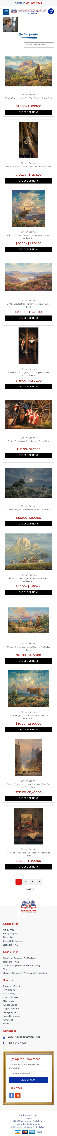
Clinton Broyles (10, 998)
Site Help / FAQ (10, 945)
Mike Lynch (8, 1001)
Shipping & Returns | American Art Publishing (25, 973)
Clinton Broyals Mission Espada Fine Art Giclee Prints (28, 854)
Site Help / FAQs (11, 962)
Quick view (28, 68)
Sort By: (29, 45)
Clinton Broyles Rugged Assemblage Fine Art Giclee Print (28, 580)
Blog (5, 969)
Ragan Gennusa (11, 1009)
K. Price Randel (10, 1005)
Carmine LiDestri (11, 986)
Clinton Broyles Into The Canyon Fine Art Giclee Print (29, 305)
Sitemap (28, 1119)
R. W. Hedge (9, 990)
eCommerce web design (22, 1127)
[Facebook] (11, 1095)
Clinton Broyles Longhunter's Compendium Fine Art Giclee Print (28, 374)
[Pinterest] (24, 1095)
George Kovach (10, 1013)
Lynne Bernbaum (11, 1016)
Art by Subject (10, 934)
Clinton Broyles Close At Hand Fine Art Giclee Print (28, 167)
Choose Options (28, 112)
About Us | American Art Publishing (20, 958)
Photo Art (8, 937)
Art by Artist (9, 930)
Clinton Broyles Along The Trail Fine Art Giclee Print (28, 98)
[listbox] (43, 45)
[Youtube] (18, 1095)
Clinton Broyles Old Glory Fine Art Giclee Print (28, 441)
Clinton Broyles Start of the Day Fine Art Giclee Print (28, 648)
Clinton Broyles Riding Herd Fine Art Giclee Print (28, 510)
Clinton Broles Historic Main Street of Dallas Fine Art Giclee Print (28, 785)
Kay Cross (8, 1020)
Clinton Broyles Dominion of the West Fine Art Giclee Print (28, 237)
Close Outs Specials (13, 941)
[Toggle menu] (6, 12)
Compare (27, 75)
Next (29, 889)
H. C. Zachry (9, 994)
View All (6, 1024)
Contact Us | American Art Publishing (21, 966)
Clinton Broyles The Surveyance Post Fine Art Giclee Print (29, 717)
